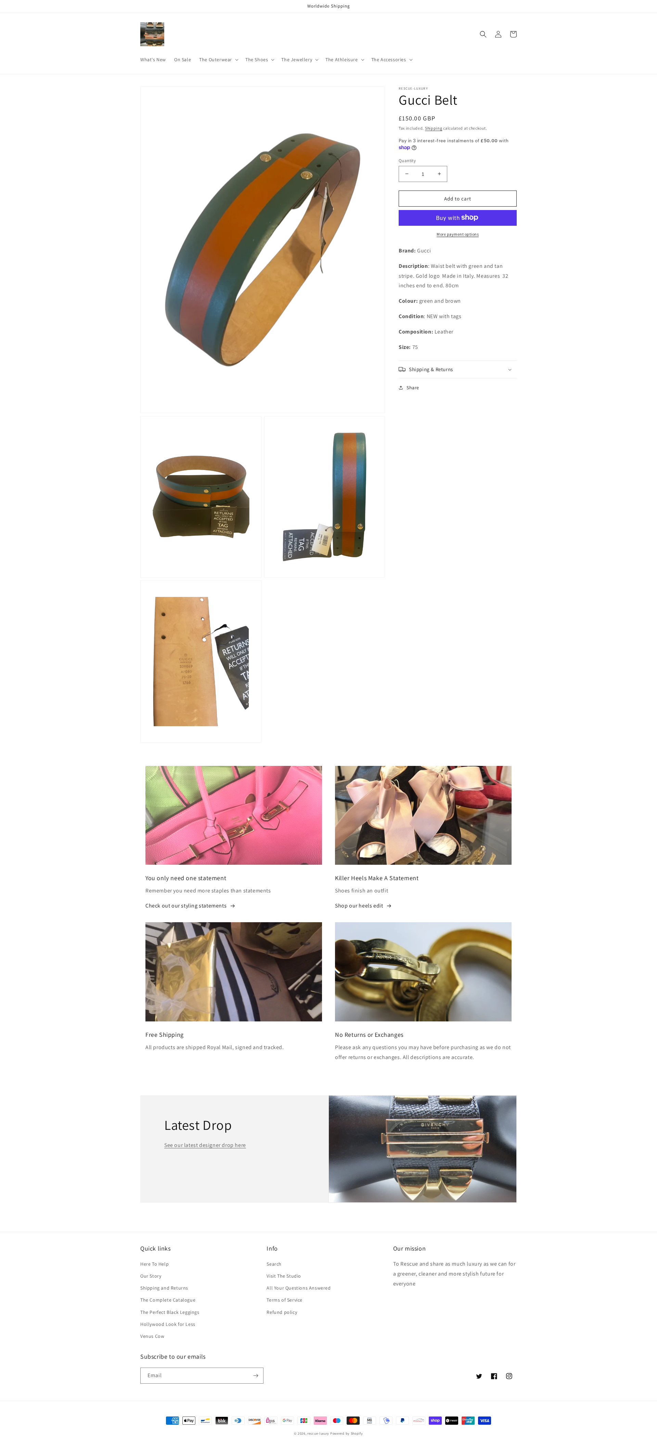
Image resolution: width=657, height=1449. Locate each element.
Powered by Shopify (346, 1433)
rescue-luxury (318, 1433)
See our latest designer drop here (205, 1145)
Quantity (407, 160)
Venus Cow (152, 1336)
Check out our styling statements (186, 905)
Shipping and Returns (164, 1288)
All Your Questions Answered (299, 1288)
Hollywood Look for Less (167, 1324)
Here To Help (154, 1264)
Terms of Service (284, 1300)
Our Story (150, 1276)
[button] (218, 59)
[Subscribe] (255, 1376)
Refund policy (282, 1312)
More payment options (458, 233)
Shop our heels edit (359, 905)
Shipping (433, 128)
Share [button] (413, 387)
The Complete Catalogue (167, 1300)
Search (274, 1264)
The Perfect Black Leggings (169, 1312)
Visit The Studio (284, 1276)
